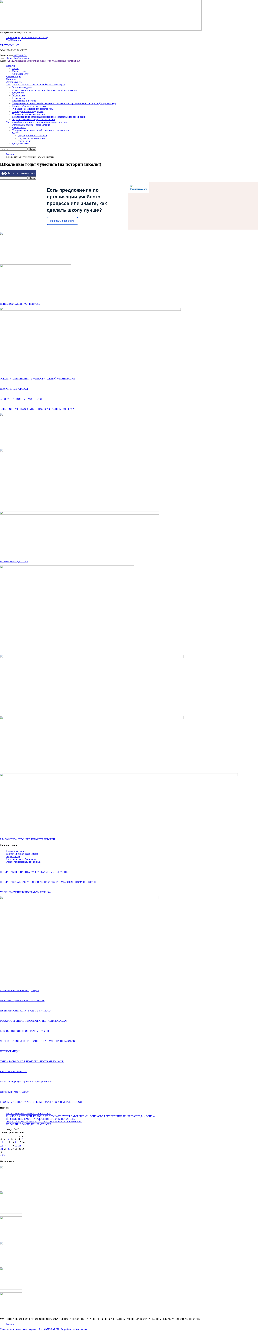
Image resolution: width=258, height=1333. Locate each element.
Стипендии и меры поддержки (27, 111)
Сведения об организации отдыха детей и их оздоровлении (36, 122)
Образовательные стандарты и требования (33, 119)
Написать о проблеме (62, 221)
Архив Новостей (20, 74)
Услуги (15, 133)
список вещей (25, 141)
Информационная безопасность (22, 853)
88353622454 (20, 55)
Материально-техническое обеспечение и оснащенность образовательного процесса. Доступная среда (64, 103)
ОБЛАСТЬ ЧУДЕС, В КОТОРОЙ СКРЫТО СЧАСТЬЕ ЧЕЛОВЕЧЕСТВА (44, 1121)
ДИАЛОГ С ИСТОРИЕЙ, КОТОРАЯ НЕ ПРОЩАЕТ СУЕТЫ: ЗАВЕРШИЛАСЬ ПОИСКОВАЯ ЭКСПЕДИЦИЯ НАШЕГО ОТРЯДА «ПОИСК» (80, 1116)
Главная (10, 1324)
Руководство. (18, 98)
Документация (13, 76)
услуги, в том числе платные (32, 135)
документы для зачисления (31, 138)
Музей (15, 68)
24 (1, 1149)
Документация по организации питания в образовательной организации (49, 117)
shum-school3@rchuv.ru (17, 58)
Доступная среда (20, 143)
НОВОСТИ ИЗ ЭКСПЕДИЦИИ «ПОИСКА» (29, 1124)
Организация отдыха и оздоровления (31, 125)
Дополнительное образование (21, 859)
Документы (18, 92)
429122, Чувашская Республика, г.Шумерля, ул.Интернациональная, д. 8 (43, 60)
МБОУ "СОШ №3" (9, 45)
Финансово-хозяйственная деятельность (32, 108)
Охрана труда (13, 856)
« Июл (3, 1155)
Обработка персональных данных (23, 861)
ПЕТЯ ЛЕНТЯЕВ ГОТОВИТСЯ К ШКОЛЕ (28, 1113)
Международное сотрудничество (28, 114)
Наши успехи (19, 71)
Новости (10, 66)
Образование (18, 95)
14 (16, 1142)
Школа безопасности (16, 851)
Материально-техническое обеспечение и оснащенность (40, 130)
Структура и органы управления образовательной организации (44, 90)
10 (1, 1142)
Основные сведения (22, 87)
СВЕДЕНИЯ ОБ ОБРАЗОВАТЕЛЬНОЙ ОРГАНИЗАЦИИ (35, 84)
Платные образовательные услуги (29, 106)
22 (20, 1145)
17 (1, 1145)
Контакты (11, 79)
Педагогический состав (24, 100)
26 (9, 1149)
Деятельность (19, 127)
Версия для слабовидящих (21, 173)
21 (16, 1145)
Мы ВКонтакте (13, 40)
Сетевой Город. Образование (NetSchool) (27, 37)
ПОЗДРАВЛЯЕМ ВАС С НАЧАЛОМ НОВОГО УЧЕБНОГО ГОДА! (41, 1119)
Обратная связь (14, 82)
